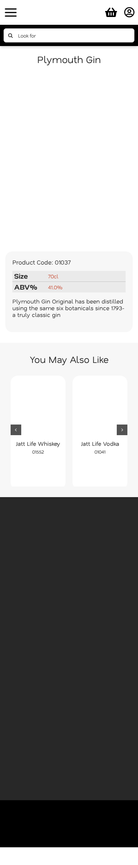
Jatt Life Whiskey (38, 443)
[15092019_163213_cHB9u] (69, 159)
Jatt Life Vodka (100, 443)
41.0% (55, 287)
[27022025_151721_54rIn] (69, 4)
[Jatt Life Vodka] (100, 408)
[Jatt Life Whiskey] (38, 408)
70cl (53, 276)
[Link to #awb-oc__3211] (11, 12)
